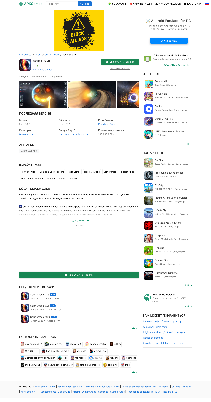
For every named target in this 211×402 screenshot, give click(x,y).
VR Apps (51, 178)
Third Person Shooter (32, 178)
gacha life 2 (76, 344)
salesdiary (148, 326)
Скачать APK (122, 61)
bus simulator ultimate (57, 351)
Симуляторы (26, 134)
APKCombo (25, 54)
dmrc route (161, 326)
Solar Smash (41, 60)
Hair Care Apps (92, 171)
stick (64, 358)
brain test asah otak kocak (157, 343)
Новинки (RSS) (170, 391)
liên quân (81, 351)
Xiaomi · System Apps (84, 391)
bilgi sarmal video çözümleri (158, 332)
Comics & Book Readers (52, 171)
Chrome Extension (181, 386)
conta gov (180, 332)
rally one (114, 358)
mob (127, 364)
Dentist (62, 178)
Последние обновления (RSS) (143, 391)
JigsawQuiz (64, 391)
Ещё (134, 327)
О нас (52, 386)
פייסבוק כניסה (180, 343)
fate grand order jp (90, 364)
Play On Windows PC (120, 68)
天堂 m (117, 344)
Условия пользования (70, 386)
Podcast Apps (127, 171)
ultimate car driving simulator (40, 358)
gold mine (112, 364)
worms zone (100, 351)
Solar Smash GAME (35, 188)
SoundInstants (48, 391)
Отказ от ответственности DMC (139, 386)
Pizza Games (74, 171)
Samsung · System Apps (111, 391)
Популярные (153, 153)
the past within (33, 364)
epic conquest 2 (33, 344)
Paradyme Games (42, 69)
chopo (179, 321)
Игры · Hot (151, 74)
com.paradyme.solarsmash (73, 134)
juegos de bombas (153, 337)
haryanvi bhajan (151, 321)
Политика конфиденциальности (101, 386)
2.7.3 (25, 124)
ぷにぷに (97, 358)
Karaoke (74, 178)
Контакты (164, 386)
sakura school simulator (60, 364)
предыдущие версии (36, 287)
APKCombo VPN (29, 391)
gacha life (131, 358)
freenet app (168, 321)
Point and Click (28, 171)
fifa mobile (80, 358)
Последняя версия (35, 113)
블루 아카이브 (32, 351)
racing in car (55, 344)
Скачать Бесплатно (176, 64)
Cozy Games (109, 171)
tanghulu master (97, 344)
